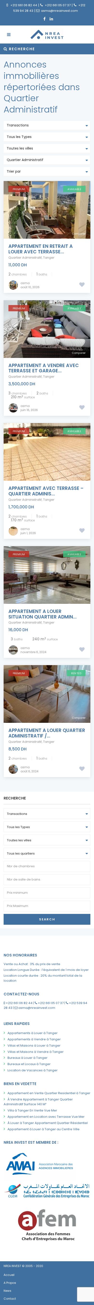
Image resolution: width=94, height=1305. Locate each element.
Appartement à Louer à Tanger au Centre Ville (43, 1129)
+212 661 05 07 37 (58, 5)
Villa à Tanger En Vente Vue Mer (32, 1110)
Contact (10, 1299)
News (7, 1291)
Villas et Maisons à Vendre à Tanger (35, 1051)
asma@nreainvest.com (59, 10)
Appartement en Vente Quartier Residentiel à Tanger (48, 1093)
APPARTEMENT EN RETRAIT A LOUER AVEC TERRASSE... (40, 249)
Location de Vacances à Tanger (32, 1070)
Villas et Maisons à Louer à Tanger (33, 1045)
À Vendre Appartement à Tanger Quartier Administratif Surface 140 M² (38, 1102)
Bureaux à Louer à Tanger (27, 1057)
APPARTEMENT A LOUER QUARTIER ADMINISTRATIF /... (46, 733)
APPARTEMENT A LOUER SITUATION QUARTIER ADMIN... (42, 614)
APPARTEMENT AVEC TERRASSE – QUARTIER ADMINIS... (46, 491)
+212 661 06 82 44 (23, 5)
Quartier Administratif (25, 257)
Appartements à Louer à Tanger (32, 1033)
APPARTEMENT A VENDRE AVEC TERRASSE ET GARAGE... (43, 368)
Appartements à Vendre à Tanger (34, 1039)
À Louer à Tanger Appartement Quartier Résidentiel (47, 1123)
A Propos (10, 1283)
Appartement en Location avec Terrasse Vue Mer (46, 1116)
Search (47, 919)
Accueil (9, 1275)
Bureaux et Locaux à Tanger (29, 1064)
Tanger (48, 257)
